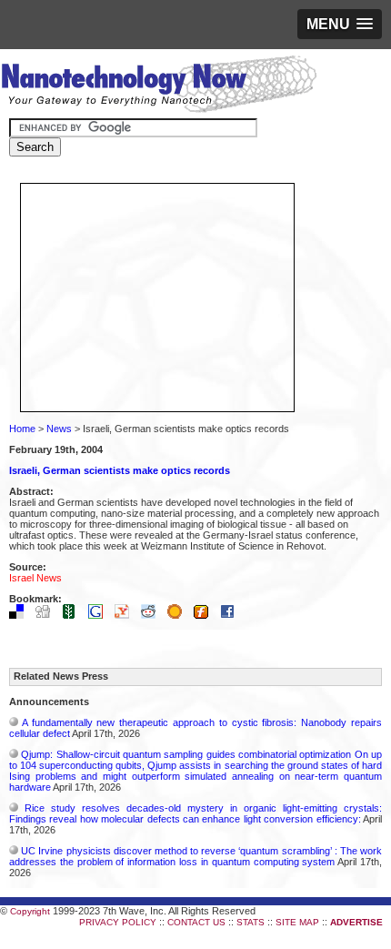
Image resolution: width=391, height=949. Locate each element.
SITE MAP (297, 922)
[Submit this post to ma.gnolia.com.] (179, 615)
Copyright (30, 911)
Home (22, 428)
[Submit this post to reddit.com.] (153, 615)
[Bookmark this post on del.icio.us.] (21, 615)
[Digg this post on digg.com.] (47, 615)
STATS (250, 922)
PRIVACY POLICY (117, 922)
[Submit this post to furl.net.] (205, 615)
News (59, 428)
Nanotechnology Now (158, 86)
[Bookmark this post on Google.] (100, 615)
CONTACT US (196, 922)
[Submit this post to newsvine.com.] (73, 615)
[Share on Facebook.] (232, 615)
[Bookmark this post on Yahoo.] (126, 615)
